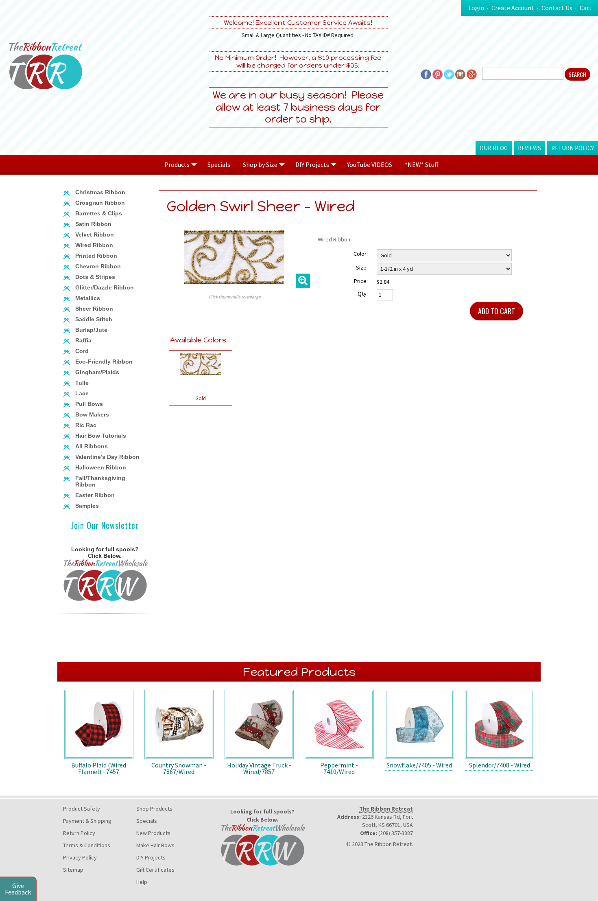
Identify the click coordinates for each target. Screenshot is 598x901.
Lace (82, 393)
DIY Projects (151, 857)
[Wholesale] (105, 580)
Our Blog (494, 148)
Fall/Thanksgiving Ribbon (100, 481)
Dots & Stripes (95, 277)
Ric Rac (85, 425)
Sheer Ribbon (94, 308)
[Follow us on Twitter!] (449, 73)
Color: (361, 253)
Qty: (363, 293)
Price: (361, 281)
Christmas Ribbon (100, 192)
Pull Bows (89, 404)
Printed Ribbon (96, 255)
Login (476, 8)
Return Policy (572, 148)
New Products (153, 833)
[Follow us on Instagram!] (460, 73)
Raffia (83, 340)
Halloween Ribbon (100, 467)
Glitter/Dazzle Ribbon (104, 287)
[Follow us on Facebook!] (426, 73)
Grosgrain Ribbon (100, 202)
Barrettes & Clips (98, 213)
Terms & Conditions (86, 845)
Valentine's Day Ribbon (107, 457)
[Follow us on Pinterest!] (437, 73)
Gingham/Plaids (97, 372)
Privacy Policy (80, 857)
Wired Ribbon (94, 245)
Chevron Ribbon (98, 266)
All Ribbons (91, 446)
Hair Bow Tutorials (100, 435)
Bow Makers (92, 414)
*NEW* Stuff (421, 164)
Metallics (87, 298)
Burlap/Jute (91, 330)
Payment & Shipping (87, 820)
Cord (82, 351)
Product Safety (81, 808)
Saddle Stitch (93, 319)
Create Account (512, 8)
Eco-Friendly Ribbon (104, 361)
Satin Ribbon (93, 224)
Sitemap (73, 869)
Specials (218, 164)
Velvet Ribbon (94, 234)
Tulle (82, 382)
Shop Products (154, 808)
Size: (362, 267)
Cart (586, 8)
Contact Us (556, 8)
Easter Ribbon (95, 495)
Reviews (529, 148)
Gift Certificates (155, 869)
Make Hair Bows (155, 845)
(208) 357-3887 (395, 833)
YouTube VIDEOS (369, 164)
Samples (87, 505)
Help (141, 882)
